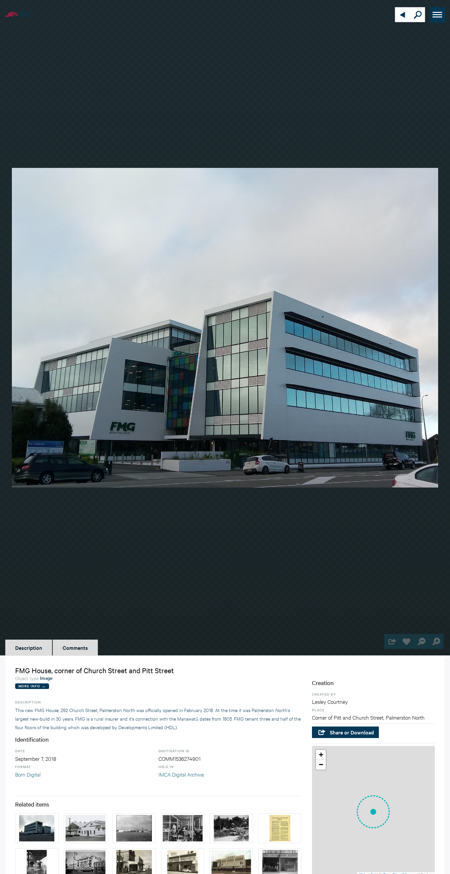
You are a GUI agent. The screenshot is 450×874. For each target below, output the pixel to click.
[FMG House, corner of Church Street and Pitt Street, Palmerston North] (37, 828)
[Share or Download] (391, 641)
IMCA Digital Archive (181, 774)
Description (28, 647)
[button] (373, 811)
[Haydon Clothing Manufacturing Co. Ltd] (183, 828)
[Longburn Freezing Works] (134, 828)
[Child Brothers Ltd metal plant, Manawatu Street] (231, 828)
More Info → (32, 685)
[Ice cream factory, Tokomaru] (85, 828)
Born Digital (28, 774)
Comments (75, 647)
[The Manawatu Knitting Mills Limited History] (280, 828)
